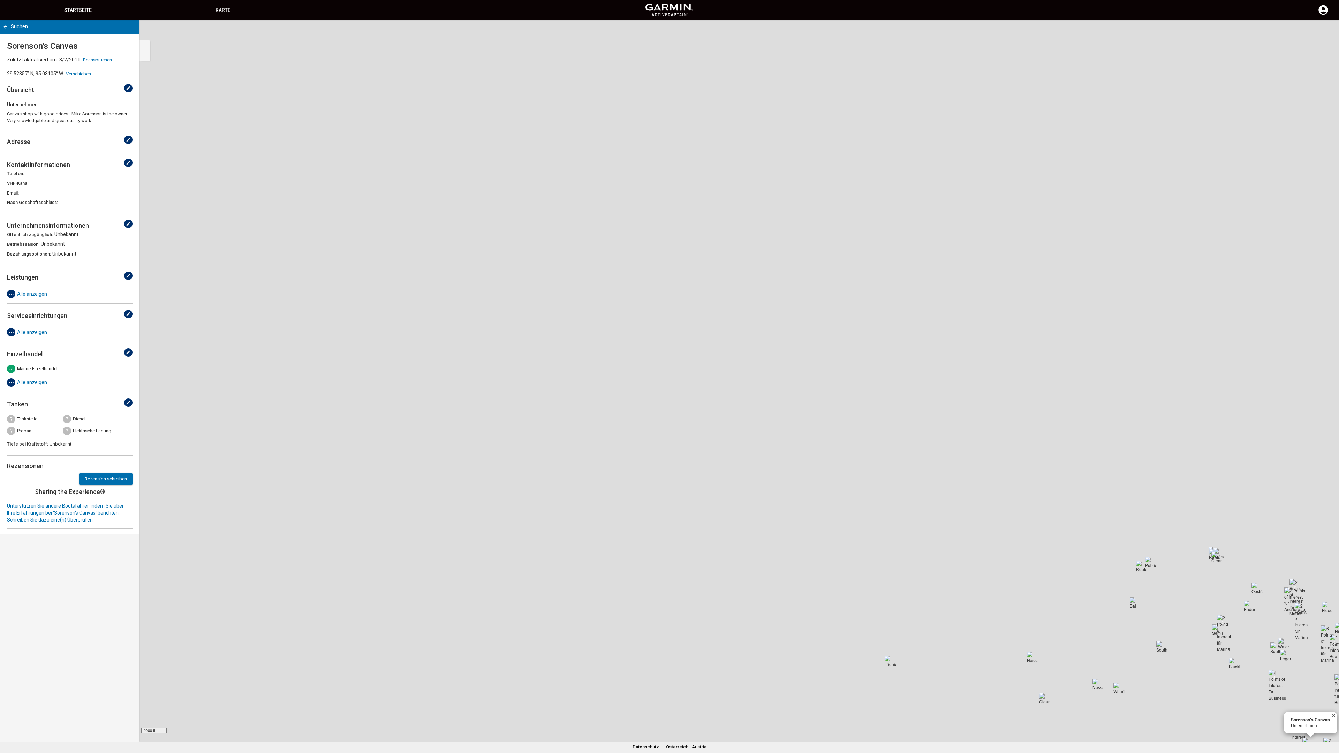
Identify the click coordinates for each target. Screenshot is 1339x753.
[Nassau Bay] (1098, 684)
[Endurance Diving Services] (1249, 606)
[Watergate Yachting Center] (1283, 643)
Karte (222, 10)
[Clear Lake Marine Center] (1217, 557)
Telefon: (15, 173)
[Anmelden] (1323, 14)
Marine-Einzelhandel (37, 368)
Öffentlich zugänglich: (30, 234)
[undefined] (128, 88)
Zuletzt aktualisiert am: (32, 59)
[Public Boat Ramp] (1150, 562)
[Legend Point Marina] (1285, 655)
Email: (13, 193)
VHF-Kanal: (18, 183)
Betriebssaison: (23, 244)
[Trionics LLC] (890, 661)
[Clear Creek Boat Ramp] (1044, 698)
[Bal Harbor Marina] (1135, 602)
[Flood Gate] (1327, 607)
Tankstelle (27, 418)
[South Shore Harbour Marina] (1161, 646)
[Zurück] (5, 27)
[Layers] (1327, 31)
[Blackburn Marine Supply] (1234, 663)
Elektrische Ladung (92, 430)
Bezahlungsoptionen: (29, 254)
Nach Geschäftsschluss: (32, 202)
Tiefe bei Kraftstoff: (27, 444)
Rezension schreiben (106, 478)
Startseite (78, 10)
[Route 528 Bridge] (1141, 566)
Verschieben (78, 73)
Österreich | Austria (686, 747)
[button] (1330, 721)
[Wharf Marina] (1119, 688)
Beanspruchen (97, 59)
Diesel (79, 418)
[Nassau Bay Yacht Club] (1032, 657)
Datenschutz (646, 747)
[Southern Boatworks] (1275, 648)
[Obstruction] (1257, 588)
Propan (24, 430)
